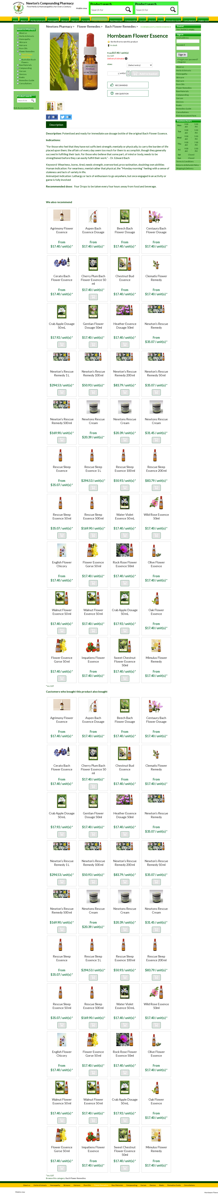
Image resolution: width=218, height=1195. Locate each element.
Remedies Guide (173, 21)
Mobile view (81, 8)
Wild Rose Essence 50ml (156, 516)
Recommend (121, 85)
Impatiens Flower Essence (93, 659)
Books (161, 21)
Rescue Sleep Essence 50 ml (61, 516)
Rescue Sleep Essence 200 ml (156, 468)
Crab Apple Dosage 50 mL (62, 325)
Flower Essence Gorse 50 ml (93, 564)
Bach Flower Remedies (26, 55)
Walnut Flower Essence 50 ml (62, 612)
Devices (152, 21)
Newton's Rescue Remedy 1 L (62, 373)
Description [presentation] (56, 124)
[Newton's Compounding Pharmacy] (19, 8)
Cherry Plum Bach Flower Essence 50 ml (93, 279)
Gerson (142, 21)
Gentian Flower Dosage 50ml (93, 325)
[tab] (56, 124)
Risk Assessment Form (24, 108)
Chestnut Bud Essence (124, 278)
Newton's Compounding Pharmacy (50, 3)
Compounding (131, 21)
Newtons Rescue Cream (93, 421)
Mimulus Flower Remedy (156, 659)
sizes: (109, 64)
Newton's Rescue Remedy (156, 325)
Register (182, 62)
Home (15, 21)
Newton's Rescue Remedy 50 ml (156, 373)
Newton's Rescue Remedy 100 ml (93, 373)
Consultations (190, 21)
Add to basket (148, 73)
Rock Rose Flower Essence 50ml (125, 564)
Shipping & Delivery (184, 168)
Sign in (182, 54)
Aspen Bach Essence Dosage (93, 230)
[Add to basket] (93, 297)
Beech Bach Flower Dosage (125, 230)
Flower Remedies (100, 21)
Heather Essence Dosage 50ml (124, 325)
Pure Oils (86, 21)
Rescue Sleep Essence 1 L (93, 468)
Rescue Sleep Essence (62, 468)
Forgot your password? (188, 59)
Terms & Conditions (185, 161)
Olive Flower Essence (156, 564)
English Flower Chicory (62, 564)
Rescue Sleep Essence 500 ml (93, 516)
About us (24, 21)
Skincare (65, 21)
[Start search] (128, 9)
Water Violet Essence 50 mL (125, 516)
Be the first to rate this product (124, 42)
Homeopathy (53, 21)
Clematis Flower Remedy (156, 278)
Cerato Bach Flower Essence (61, 278)
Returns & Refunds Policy (187, 165)
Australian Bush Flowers (28, 60)
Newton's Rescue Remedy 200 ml (125, 373)
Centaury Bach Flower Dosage (156, 230)
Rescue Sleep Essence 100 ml (125, 468)
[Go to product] (61, 215)
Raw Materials (116, 21)
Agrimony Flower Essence (61, 230)
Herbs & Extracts (38, 21)
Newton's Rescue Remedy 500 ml (62, 421)
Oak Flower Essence (156, 612)
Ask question (122, 94)
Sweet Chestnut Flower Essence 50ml (125, 661)
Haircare (75, 21)
